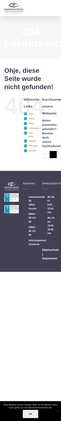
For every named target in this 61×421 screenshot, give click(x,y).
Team (31, 123)
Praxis (32, 118)
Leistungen (34, 128)
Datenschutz (50, 249)
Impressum (49, 258)
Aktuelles (33, 146)
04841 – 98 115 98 (33, 218)
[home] (11, 184)
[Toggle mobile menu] (55, 6)
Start (31, 114)
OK (30, 413)
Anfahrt (32, 141)
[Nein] (57, 411)
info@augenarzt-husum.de (33, 242)
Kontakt (32, 150)
